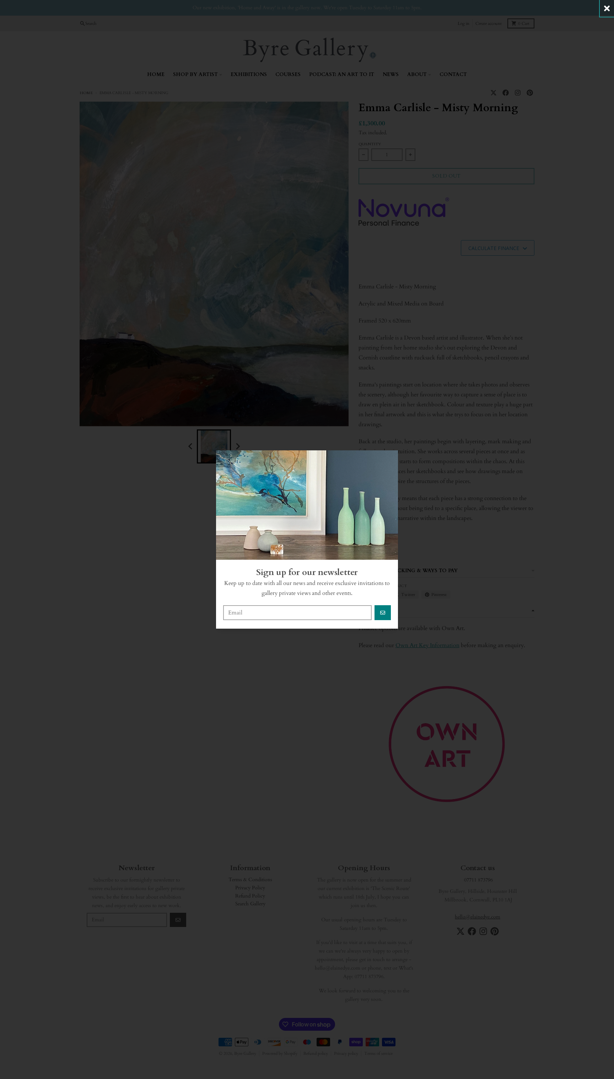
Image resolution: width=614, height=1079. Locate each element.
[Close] (607, 8)
